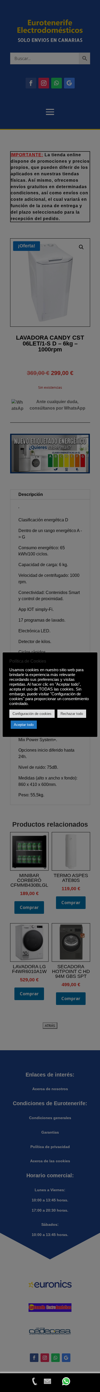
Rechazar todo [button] (72, 714)
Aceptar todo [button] (24, 725)
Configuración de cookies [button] (32, 714)
